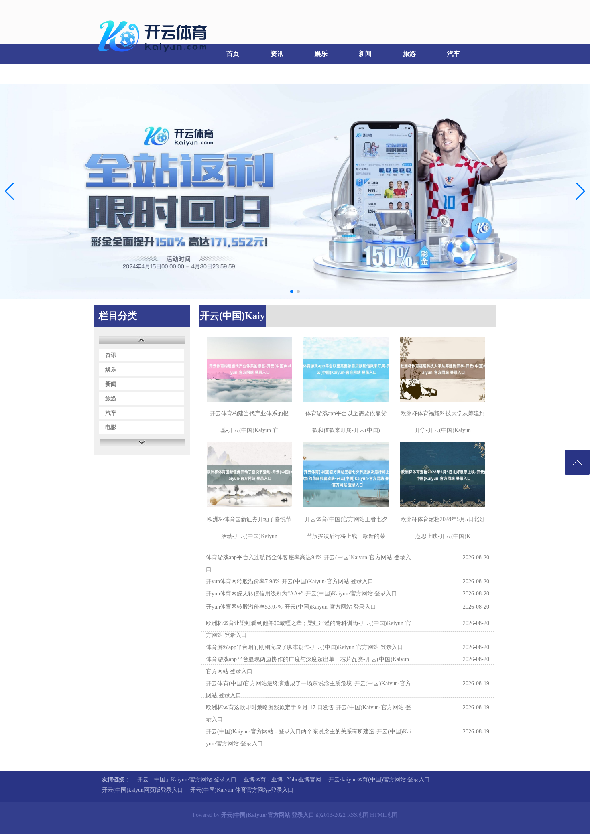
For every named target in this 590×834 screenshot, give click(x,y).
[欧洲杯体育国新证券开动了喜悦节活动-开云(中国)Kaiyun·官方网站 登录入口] (249, 474)
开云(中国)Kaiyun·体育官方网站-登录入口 (241, 790)
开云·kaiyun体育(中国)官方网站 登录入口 (379, 780)
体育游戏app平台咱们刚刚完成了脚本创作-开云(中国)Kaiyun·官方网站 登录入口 (304, 647)
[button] (580, 191)
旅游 (409, 53)
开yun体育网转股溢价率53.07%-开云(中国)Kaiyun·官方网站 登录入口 (291, 607)
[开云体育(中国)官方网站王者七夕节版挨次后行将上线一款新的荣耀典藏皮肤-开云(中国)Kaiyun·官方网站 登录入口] (346, 474)
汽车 (453, 53)
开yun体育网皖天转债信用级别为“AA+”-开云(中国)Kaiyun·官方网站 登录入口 (301, 593)
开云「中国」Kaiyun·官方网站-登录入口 (186, 780)
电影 (114, 73)
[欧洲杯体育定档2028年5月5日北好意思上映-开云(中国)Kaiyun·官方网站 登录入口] (442, 474)
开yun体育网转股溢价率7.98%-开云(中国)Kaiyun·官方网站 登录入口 (289, 581)
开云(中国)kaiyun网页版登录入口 (142, 790)
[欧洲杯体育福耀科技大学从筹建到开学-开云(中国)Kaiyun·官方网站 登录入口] (442, 369)
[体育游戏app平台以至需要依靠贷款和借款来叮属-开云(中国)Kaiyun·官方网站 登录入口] (346, 369)
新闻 (365, 53)
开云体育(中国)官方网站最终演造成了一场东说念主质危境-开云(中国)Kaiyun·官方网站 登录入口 (308, 689)
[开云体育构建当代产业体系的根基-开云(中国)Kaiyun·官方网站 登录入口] (249, 369)
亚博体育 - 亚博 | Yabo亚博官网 (282, 780)
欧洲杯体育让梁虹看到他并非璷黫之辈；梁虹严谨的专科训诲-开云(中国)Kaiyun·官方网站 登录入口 (308, 629)
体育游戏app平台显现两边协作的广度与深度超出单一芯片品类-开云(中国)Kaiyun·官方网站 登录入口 (308, 665)
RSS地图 (357, 815)
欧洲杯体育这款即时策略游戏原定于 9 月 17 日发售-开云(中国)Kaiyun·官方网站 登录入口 (308, 713)
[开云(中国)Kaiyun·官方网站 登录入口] (154, 56)
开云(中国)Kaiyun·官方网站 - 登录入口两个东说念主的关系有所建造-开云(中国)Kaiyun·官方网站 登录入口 (308, 737)
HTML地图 (383, 815)
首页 (232, 53)
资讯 (277, 53)
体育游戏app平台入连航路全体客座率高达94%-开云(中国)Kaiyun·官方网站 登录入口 (308, 563)
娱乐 (321, 53)
